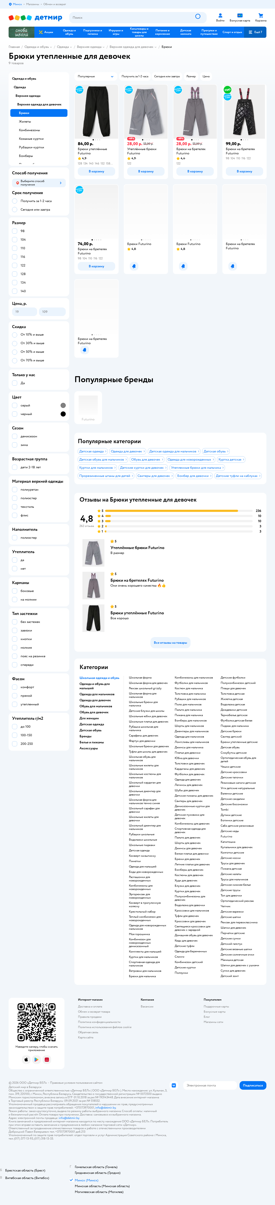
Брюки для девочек (187, 859)
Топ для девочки (231, 895)
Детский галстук (231, 944)
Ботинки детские (232, 820)
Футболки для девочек (190, 774)
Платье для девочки (187, 753)
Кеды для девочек (186, 940)
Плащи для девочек (233, 688)
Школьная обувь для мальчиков (142, 758)
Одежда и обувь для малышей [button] (94, 686)
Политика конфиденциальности (99, 1022)
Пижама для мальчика (189, 715)
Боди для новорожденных (146, 872)
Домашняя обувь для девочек (194, 935)
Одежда (63, 47)
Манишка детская (232, 960)
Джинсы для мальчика (189, 747)
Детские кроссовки (234, 772)
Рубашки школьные (141, 834)
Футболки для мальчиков (191, 683)
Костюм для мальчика (189, 688)
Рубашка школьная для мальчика (143, 728)
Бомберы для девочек (189, 870)
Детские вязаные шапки (236, 949)
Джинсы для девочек (188, 848)
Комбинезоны (29, 130)
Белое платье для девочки (192, 853)
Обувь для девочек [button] (93, 712)
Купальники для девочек (237, 847)
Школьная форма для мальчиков (142, 695)
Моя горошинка (139, 934)
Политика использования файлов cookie (104, 1027)
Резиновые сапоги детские (238, 783)
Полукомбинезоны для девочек (190, 898)
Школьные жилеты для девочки (144, 818)
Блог (207, 1017)
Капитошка (228, 842)
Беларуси (35, 1087)
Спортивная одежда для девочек (190, 830)
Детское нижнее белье (236, 885)
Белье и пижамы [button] (91, 742)
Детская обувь (230, 747)
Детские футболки (233, 677)
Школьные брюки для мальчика (143, 703)
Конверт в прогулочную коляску (145, 904)
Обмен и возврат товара (94, 1011)
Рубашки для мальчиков (190, 699)
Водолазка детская (233, 704)
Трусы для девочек (233, 863)
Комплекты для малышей (145, 951)
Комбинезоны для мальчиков (194, 677)
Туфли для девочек (187, 916)
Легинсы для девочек (189, 785)
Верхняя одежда (89, 47)
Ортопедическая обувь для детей (238, 759)
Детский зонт (230, 976)
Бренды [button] (85, 736)
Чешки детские (231, 766)
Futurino (226, 836)
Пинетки (135, 861)
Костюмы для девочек (189, 875)
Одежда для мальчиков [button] (97, 694)
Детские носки (231, 858)
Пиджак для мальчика (235, 726)
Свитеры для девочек (189, 801)
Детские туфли (184, 946)
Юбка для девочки (187, 758)
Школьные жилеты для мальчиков (144, 767)
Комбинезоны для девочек (192, 823)
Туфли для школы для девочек (148, 751)
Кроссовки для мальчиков (192, 910)
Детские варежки (232, 911)
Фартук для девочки (142, 741)
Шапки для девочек (233, 928)
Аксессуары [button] (88, 748)
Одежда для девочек (188, 779)
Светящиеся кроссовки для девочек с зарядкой (192, 928)
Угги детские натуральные (238, 788)
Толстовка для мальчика (190, 693)
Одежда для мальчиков (189, 736)
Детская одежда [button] (91, 724)
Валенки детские (232, 793)
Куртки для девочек (187, 891)
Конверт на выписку (142, 856)
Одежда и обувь (36, 47)
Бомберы (26, 156)
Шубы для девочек (187, 790)
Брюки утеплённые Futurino (137, 613)
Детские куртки (185, 967)
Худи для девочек (186, 880)
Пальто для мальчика (188, 710)
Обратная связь (88, 1032)
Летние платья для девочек (192, 864)
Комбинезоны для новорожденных (141, 887)
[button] (255, 32)
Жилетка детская (232, 699)
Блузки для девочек (187, 886)
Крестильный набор (142, 911)
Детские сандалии (233, 799)
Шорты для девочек (188, 843)
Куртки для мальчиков (143, 957)
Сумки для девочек (233, 970)
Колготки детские (232, 852)
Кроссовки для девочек (190, 921)
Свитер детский (231, 736)
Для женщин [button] (89, 718)
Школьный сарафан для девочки (144, 810)
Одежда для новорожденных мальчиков (147, 927)
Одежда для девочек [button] (95, 700)
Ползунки (181, 973)
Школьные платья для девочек (148, 721)
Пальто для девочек (187, 837)
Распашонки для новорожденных (140, 878)
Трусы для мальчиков (234, 879)
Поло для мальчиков (188, 704)
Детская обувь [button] (90, 730)
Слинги (179, 957)
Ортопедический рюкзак (237, 901)
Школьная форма (140, 677)
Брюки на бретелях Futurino (137, 580)
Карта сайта (85, 1037)
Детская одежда (139, 850)
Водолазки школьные (143, 839)
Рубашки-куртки (31, 147)
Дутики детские (231, 815)
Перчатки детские (233, 933)
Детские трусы (230, 890)
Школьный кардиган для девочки (145, 784)
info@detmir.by (105, 1107)
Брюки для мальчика (142, 976)
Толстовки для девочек (190, 763)
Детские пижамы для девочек (194, 795)
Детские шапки (231, 917)
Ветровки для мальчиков (145, 971)
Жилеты (25, 121)
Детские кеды (230, 831)
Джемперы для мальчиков (192, 731)
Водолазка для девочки (190, 905)
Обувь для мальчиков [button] (95, 706)
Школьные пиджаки (142, 845)
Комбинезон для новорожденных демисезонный (140, 943)
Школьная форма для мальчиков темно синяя (144, 801)
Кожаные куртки (31, 139)
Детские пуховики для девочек (189, 816)
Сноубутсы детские (234, 753)
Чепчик (226, 906)
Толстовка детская (232, 693)
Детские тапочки (232, 777)
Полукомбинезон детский (238, 683)
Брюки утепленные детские (239, 742)
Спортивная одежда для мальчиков (144, 963)
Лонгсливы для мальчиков (192, 742)
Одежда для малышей (142, 866)
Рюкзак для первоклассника (239, 922)
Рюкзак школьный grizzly (145, 688)
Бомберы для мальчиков (191, 720)
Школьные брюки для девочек (149, 746)
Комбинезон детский (189, 962)
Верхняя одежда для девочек (131, 47)
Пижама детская (231, 868)
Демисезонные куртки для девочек (192, 808)
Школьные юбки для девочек (148, 716)
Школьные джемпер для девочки (144, 793)
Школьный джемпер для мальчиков (145, 827)
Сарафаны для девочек (143, 735)
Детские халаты (231, 874)
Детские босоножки (234, 804)
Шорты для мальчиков (189, 726)
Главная (14, 47)
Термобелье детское (234, 715)
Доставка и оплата (90, 1006)
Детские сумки (231, 938)
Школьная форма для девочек (148, 683)
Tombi (225, 809)
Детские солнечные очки (237, 954)
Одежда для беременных (191, 951)
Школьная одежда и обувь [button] (99, 678)
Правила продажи (90, 1017)
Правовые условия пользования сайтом (76, 1083)
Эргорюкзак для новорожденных (140, 896)
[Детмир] (35, 17)
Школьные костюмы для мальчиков (145, 775)
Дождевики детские (234, 710)
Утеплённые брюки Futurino (137, 547)
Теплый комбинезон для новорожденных (145, 918)
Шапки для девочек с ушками (240, 965)
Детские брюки (231, 731)
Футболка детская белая (236, 720)
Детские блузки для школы (146, 711)
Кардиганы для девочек (190, 769)
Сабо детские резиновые (237, 826)
